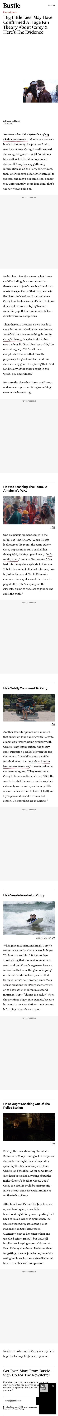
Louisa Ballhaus (12, 121)
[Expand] (42, 1386)
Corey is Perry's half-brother (20, 980)
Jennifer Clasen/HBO (57, 91)
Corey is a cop (24, 164)
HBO (53, 527)
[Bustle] (11, 5)
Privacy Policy (18, 1409)
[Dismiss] (52, 1386)
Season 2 (22, 139)
